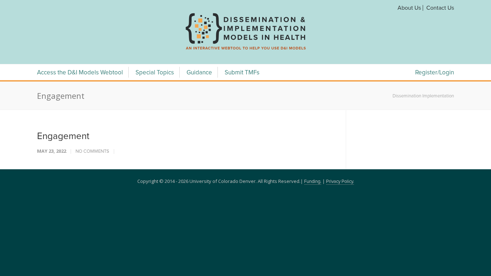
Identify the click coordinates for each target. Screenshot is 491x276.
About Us (409, 8)
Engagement (63, 136)
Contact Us (440, 8)
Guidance (199, 73)
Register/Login (434, 73)
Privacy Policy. (340, 181)
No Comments (92, 151)
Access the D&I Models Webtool (80, 73)
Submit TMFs (242, 73)
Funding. (312, 181)
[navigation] (245, 49)
